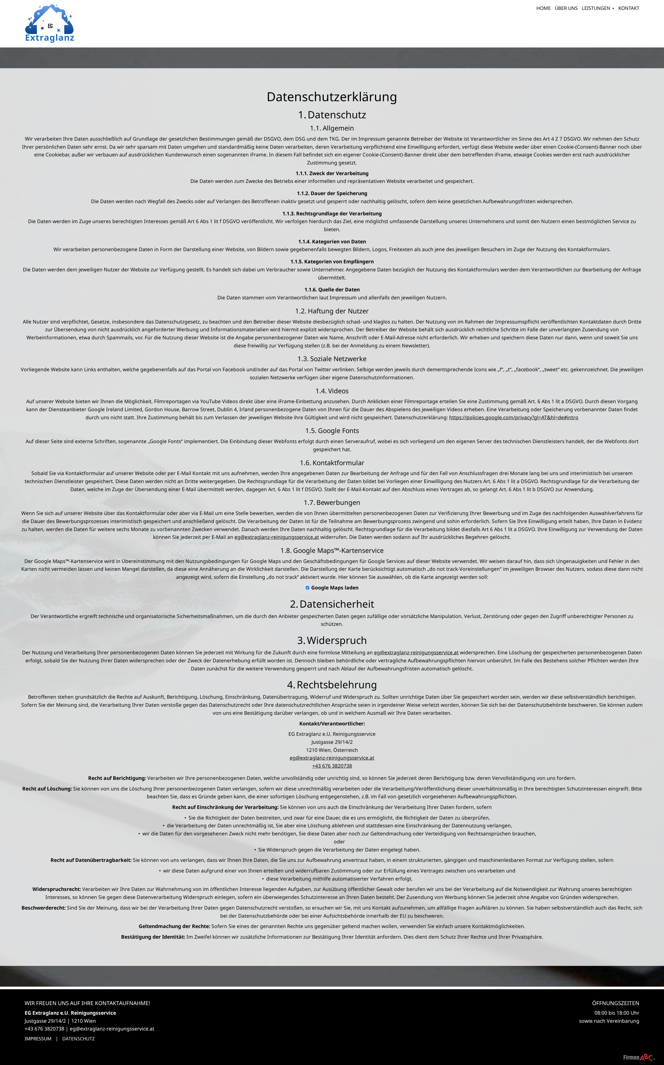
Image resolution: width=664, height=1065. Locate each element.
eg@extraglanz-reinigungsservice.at (276, 536)
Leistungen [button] (597, 8)
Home (543, 8)
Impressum (38, 1038)
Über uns (566, 8)
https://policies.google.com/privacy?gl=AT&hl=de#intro (513, 417)
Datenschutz (78, 1038)
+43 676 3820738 (332, 765)
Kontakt (628, 8)
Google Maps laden (334, 587)
